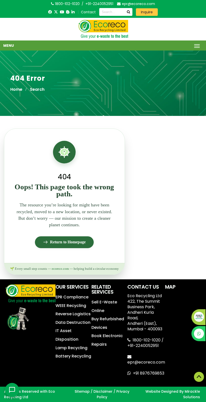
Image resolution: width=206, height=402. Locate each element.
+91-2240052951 (99, 4)
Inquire (147, 12)
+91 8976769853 (148, 373)
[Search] (128, 12)
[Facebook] (50, 12)
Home (16, 89)
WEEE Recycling (71, 305)
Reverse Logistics (73, 314)
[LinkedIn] (73, 12)
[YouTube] (62, 12)
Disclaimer (103, 391)
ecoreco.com (60, 269)
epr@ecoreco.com (146, 362)
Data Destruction (73, 322)
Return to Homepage (68, 242)
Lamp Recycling (71, 348)
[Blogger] (67, 12)
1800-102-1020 (147, 340)
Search (37, 89)
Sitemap (82, 391)
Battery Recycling (73, 356)
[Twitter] (56, 12)
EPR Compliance (72, 297)
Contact (88, 12)
